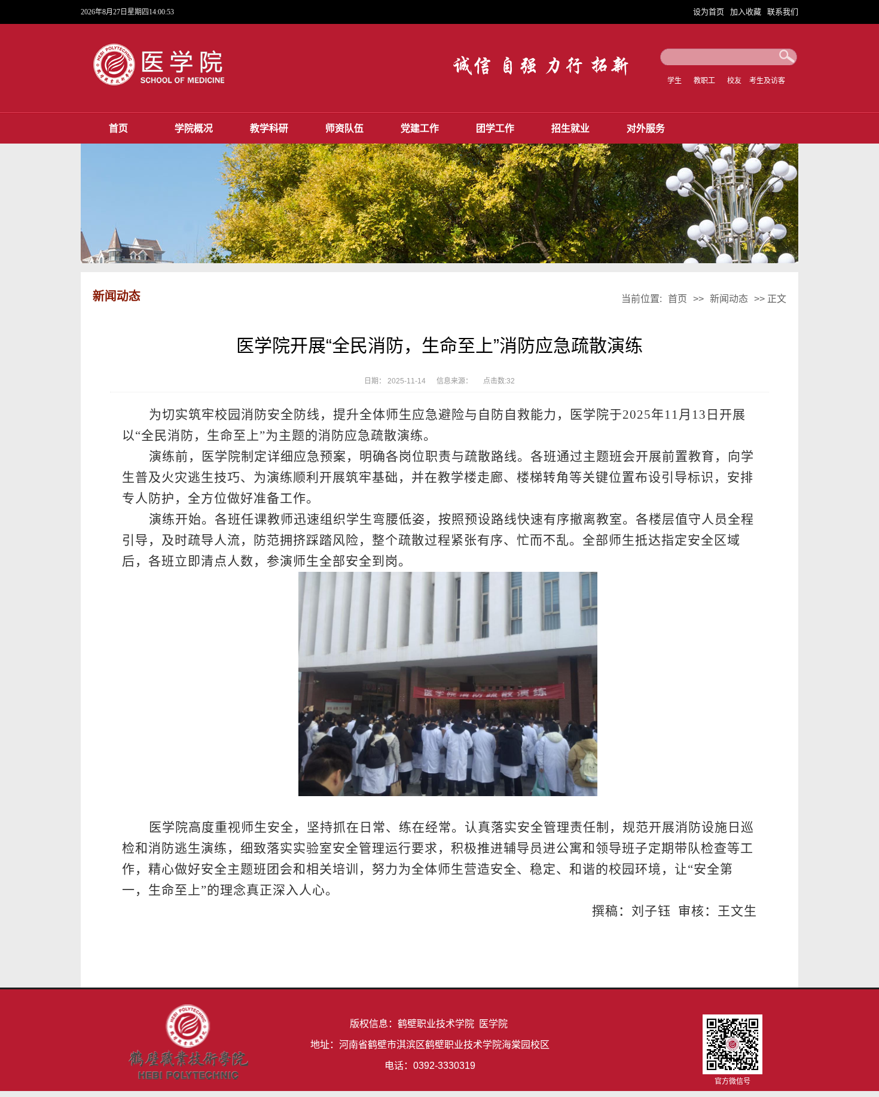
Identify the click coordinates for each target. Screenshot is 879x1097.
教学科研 (269, 128)
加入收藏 (747, 11)
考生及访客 (767, 81)
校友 (734, 81)
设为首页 (710, 11)
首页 (118, 128)
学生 (674, 81)
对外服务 (646, 128)
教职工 (704, 81)
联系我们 (782, 11)
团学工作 (495, 128)
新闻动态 (729, 299)
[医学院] (167, 84)
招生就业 (570, 128)
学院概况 (194, 128)
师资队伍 (344, 128)
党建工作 (420, 128)
